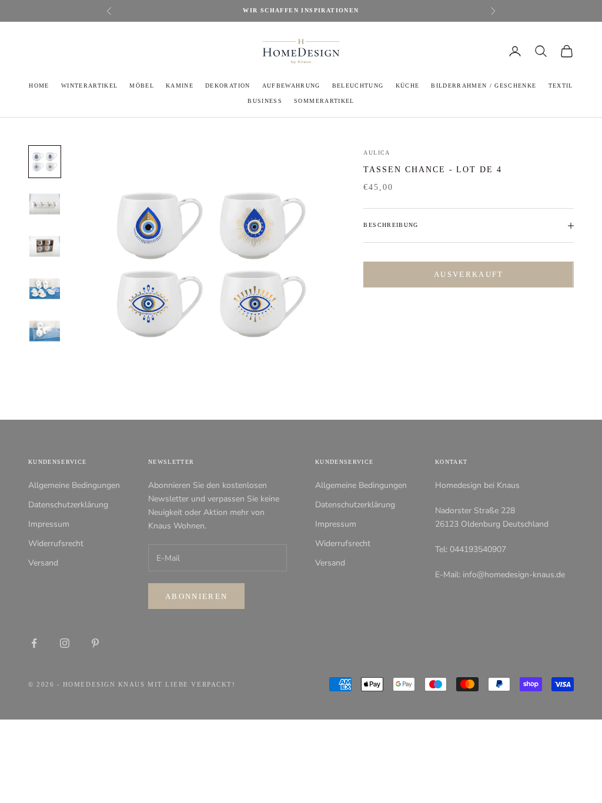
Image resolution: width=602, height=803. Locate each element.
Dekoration (227, 85)
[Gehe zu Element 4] (44, 288)
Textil (561, 85)
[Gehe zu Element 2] (44, 204)
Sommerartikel (324, 101)
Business (265, 101)
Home (39, 85)
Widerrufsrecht (55, 543)
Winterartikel (89, 85)
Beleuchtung (358, 85)
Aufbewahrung (291, 85)
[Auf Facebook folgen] (34, 643)
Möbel (141, 85)
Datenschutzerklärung (68, 504)
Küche (408, 85)
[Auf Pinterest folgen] (95, 643)
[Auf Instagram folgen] (65, 643)
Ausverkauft (469, 274)
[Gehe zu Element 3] (44, 246)
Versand (43, 562)
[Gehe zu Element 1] (44, 161)
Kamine (179, 85)
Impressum (48, 524)
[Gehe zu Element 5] (44, 330)
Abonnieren (196, 596)
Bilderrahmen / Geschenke (483, 85)
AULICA (376, 152)
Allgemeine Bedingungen (74, 485)
